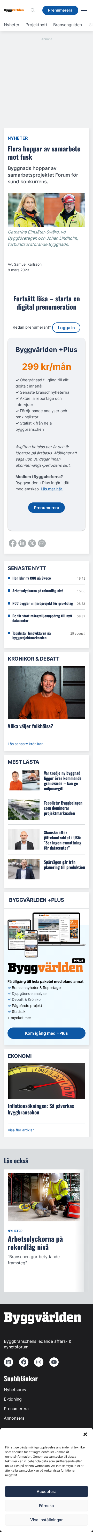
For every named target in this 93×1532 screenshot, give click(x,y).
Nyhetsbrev (15, 1389)
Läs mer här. (52, 488)
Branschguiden (67, 24)
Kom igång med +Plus (46, 1033)
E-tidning (13, 1399)
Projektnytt (36, 24)
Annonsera (14, 1418)
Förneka (46, 1505)
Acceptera (47, 1491)
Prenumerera (16, 1408)
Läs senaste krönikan (25, 744)
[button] (85, 1434)
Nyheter (11, 24)
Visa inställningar (46, 1519)
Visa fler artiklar (21, 1130)
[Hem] (16, 10)
